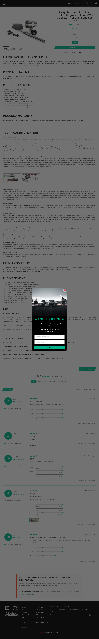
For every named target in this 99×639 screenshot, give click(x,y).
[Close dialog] (65, 290)
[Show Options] (63, 342)
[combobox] (49, 342)
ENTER (49, 347)
